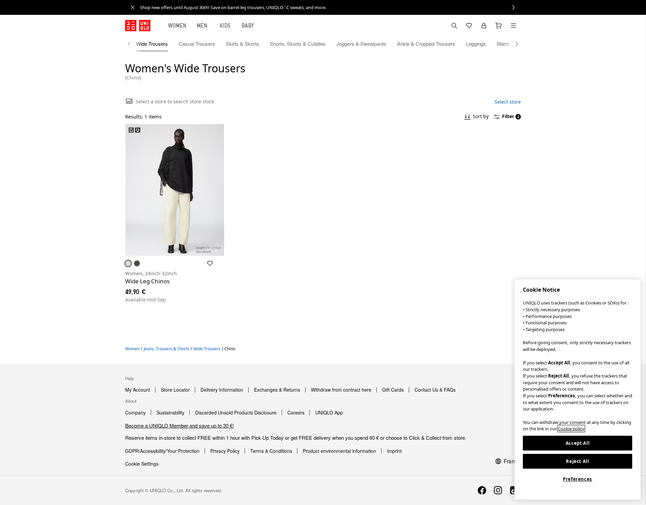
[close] (132, 7)
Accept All (578, 443)
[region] (577, 390)
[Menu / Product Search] (513, 25)
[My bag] (498, 25)
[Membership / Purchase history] (483, 25)
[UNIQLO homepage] (137, 25)
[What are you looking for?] (454, 25)
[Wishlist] (469, 25)
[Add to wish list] (210, 263)
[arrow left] (132, 43)
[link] (330, 7)
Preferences (577, 479)
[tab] (177, 25)
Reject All (577, 461)
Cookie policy (571, 429)
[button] (513, 43)
